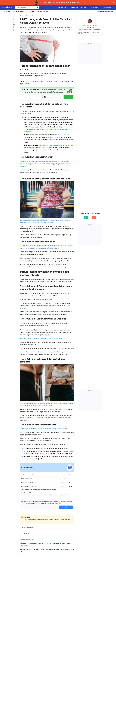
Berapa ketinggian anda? (28, 482)
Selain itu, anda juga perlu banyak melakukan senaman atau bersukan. (43, 338)
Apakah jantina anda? (27, 474)
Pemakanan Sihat (24, 15)
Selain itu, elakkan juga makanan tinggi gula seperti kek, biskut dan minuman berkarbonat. (48, 129)
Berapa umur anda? (26, 478)
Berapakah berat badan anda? (29, 486)
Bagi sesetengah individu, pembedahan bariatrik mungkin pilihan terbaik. (43, 428)
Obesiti (31, 15)
